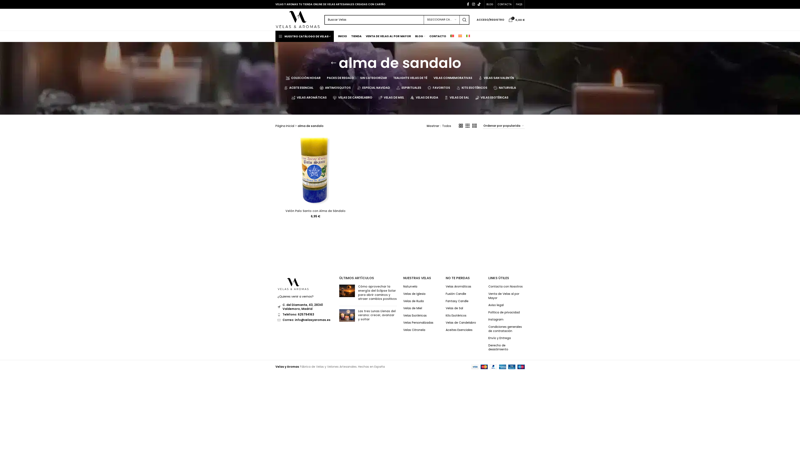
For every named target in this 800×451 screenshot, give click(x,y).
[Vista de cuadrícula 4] (474, 125)
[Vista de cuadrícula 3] (468, 125)
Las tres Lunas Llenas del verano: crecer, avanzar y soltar (377, 315)
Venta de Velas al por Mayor (503, 296)
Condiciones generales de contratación (505, 329)
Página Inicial (284, 126)
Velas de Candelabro (461, 323)
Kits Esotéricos (456, 316)
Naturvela (410, 287)
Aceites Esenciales (459, 330)
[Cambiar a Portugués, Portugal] (452, 36)
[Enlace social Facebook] (468, 4)
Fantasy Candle (457, 301)
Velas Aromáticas (458, 287)
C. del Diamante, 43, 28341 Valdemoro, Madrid (303, 307)
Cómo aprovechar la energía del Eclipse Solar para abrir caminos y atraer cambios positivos (377, 292)
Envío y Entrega (499, 338)
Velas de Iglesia (414, 294)
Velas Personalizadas (418, 323)
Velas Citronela (414, 330)
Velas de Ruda (413, 301)
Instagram (495, 320)
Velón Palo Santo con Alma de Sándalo (315, 211)
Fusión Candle (456, 294)
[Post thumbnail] (347, 294)
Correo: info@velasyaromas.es (306, 320)
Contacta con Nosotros (505, 287)
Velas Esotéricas (415, 316)
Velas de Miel (412, 308)
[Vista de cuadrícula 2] (461, 125)
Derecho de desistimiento (498, 347)
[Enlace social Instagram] (473, 4)
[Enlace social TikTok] (479, 4)
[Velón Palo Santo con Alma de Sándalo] (315, 171)
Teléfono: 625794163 (298, 314)
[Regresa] (333, 63)
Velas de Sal (454, 308)
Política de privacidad (504, 312)
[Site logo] (297, 19)
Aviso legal (496, 305)
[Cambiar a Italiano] (468, 36)
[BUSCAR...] (464, 20)
